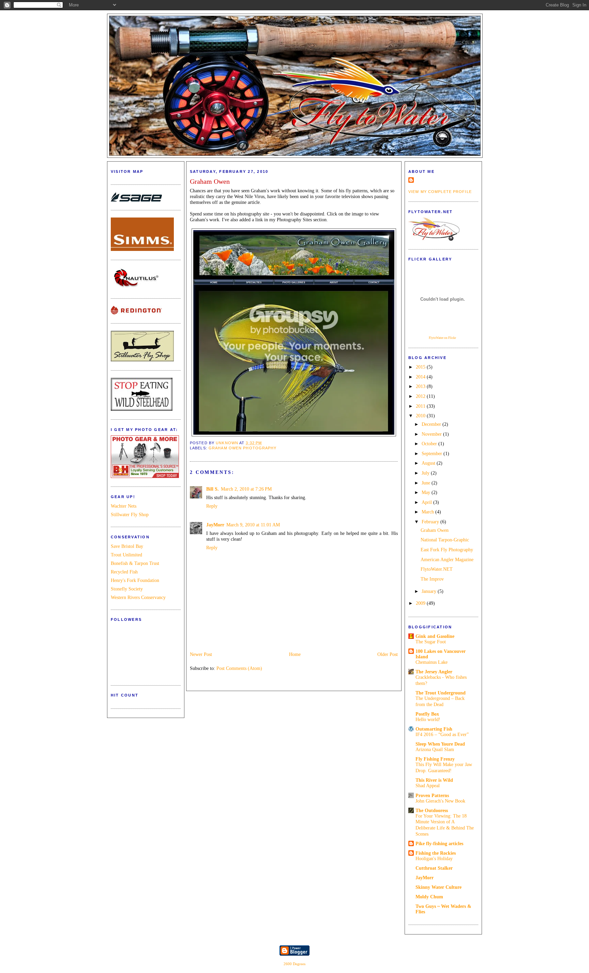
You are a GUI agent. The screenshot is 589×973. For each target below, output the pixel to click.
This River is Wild (434, 780)
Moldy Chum (429, 896)
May (427, 492)
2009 (421, 603)
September (432, 453)
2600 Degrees (294, 964)
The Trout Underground (441, 692)
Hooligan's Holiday (434, 858)
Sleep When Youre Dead (440, 744)
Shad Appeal (428, 785)
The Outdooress (432, 810)
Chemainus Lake (432, 662)
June (427, 482)
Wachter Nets (123, 506)
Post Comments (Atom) (239, 668)
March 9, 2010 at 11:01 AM (253, 524)
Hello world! (428, 719)
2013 (421, 386)
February (431, 521)
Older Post (387, 654)
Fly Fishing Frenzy (435, 759)
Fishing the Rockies (436, 853)
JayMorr (215, 524)
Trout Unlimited (126, 554)
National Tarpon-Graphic (445, 539)
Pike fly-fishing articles (439, 843)
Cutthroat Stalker (434, 868)
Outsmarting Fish (434, 729)
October (430, 443)
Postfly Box (427, 714)
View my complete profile (440, 192)
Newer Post (201, 654)
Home (295, 654)
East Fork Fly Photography (447, 549)
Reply (211, 506)
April (427, 502)
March (428, 511)
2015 (421, 367)
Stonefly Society (127, 589)
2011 (421, 406)
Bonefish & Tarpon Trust (135, 563)
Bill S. (212, 489)
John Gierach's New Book (440, 801)
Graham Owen (435, 530)
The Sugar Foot (431, 641)
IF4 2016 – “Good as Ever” (442, 734)
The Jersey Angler (434, 671)
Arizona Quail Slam (435, 749)
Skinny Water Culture (439, 887)
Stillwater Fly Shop (130, 514)
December (432, 424)
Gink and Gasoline (435, 636)
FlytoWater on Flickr (442, 338)
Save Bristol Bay (127, 546)
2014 (421, 376)
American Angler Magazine (447, 559)
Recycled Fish (124, 571)
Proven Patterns (432, 795)
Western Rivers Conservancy (138, 597)
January (430, 591)
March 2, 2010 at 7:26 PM (246, 489)
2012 (421, 396)
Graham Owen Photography (243, 448)
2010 (421, 415)
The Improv (432, 579)
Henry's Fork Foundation (135, 580)
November (432, 434)
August (429, 463)
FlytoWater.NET (437, 569)
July (426, 473)
